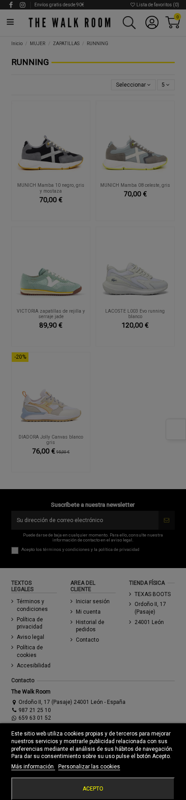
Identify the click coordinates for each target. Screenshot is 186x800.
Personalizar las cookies (89, 766)
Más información (33, 766)
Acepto (93, 789)
